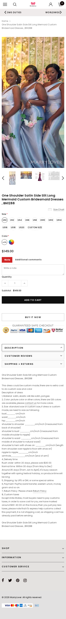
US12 (51, 220)
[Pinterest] (17, 580)
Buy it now (33, 317)
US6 (27, 220)
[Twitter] (10, 580)
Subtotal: (6, 290)
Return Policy (39, 490)
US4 (20, 220)
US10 (42, 220)
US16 (5, 227)
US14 (59, 220)
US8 (35, 220)
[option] (33, 102)
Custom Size (35, 227)
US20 (21, 227)
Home (5, 21)
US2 (12, 220)
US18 (13, 227)
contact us (30, 403)
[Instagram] (25, 580)
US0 (5, 220)
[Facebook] (3, 580)
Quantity (7, 276)
